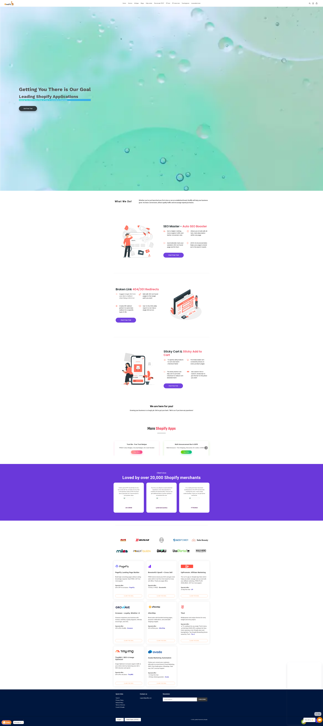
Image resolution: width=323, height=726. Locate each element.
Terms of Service (120, 705)
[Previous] (117, 448)
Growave (130, 628)
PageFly (131, 587)
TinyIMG (130, 674)
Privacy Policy (120, 700)
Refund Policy (119, 702)
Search (118, 698)
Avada (167, 677)
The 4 (193, 634)
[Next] (206, 448)
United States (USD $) (132, 719)
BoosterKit (162, 587)
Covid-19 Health (120, 707)
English (119, 719)
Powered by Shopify (202, 719)
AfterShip (162, 628)
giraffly (196, 719)
